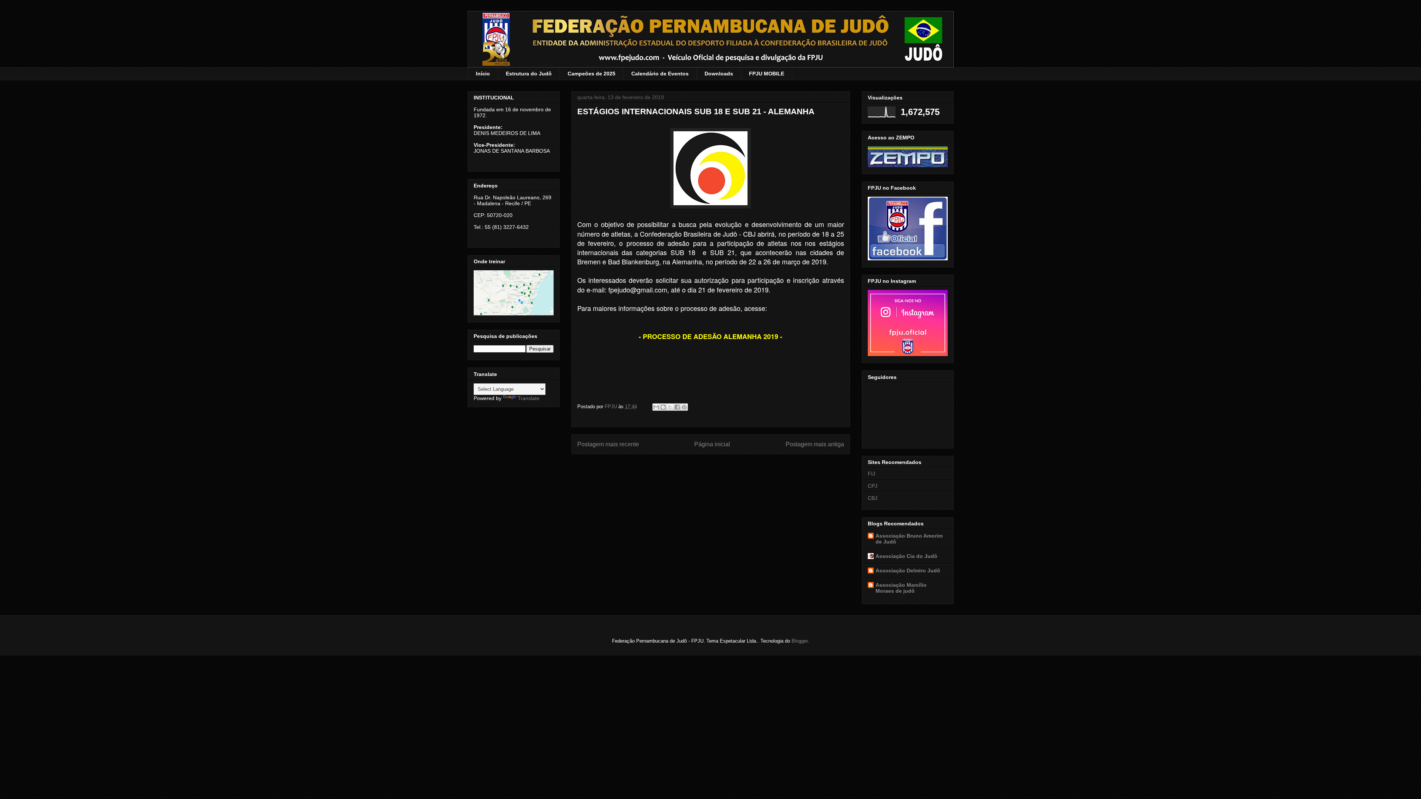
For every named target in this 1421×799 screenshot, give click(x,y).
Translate (529, 398)
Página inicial (712, 444)
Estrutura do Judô (529, 74)
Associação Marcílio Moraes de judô (901, 588)
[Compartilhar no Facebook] (677, 407)
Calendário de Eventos (660, 74)
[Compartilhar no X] (670, 407)
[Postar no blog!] (663, 407)
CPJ (872, 486)
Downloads (719, 74)
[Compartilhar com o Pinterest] (684, 407)
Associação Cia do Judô (906, 556)
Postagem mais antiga (815, 444)
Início (483, 74)
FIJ (871, 474)
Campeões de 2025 (591, 74)
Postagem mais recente (608, 444)
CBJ (872, 498)
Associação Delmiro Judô (908, 570)
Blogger (799, 641)
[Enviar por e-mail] (656, 407)
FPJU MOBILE (766, 74)
